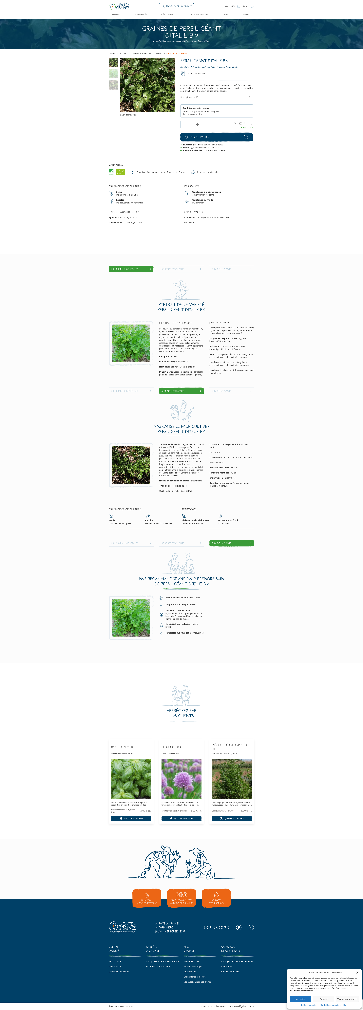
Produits (123, 53)
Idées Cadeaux (168, 14)
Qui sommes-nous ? (200, 14)
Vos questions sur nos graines (197, 981)
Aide (226, 14)
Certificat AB (227, 966)
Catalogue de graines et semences (237, 961)
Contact (246, 14)
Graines (116, 14)
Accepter (300, 999)
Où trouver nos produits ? (158, 966)
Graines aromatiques (193, 966)
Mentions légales (238, 1006)
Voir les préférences (347, 999)
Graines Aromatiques (141, 53)
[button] (357, 972)
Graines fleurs (190, 971)
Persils (159, 53)
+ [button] (197, 124)
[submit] (131, 818)
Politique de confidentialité (312, 1005)
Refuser (324, 999)
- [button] (184, 124)
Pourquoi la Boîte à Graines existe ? (162, 961)
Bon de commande (230, 971)
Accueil (112, 53)
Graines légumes (191, 961)
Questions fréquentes (119, 971)
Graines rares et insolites (195, 976)
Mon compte (115, 961)
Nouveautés (141, 14)
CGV (252, 1006)
